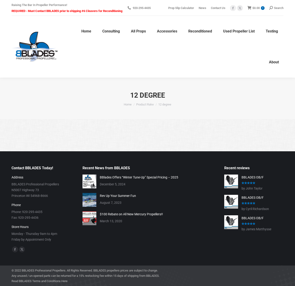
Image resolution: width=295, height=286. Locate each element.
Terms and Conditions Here (50, 281)
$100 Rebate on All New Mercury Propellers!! (131, 214)
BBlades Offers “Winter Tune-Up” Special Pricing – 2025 (139, 177)
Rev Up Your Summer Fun (118, 196)
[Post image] (89, 181)
